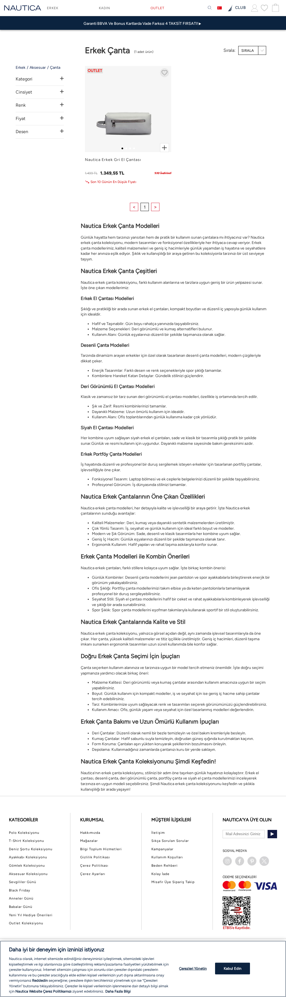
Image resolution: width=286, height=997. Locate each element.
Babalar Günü (20, 907)
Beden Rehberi (164, 866)
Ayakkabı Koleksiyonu (28, 857)
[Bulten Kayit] (272, 834)
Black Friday (19, 890)
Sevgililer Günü (22, 882)
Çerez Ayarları (92, 874)
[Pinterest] (252, 861)
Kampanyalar (162, 849)
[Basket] (275, 8)
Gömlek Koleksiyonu (27, 866)
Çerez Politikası (94, 866)
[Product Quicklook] (164, 147)
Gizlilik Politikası (95, 857)
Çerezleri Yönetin (193, 968)
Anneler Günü (21, 898)
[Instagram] (227, 861)
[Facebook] (239, 861)
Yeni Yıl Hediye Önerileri (31, 915)
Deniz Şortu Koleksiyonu (31, 849)
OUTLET (158, 8)
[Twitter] (264, 861)
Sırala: (229, 50)
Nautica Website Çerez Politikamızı (43, 991)
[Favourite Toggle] (164, 72)
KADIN (104, 8)
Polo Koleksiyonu (24, 833)
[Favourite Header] (264, 8)
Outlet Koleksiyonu (26, 923)
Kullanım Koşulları (167, 857)
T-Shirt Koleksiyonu (26, 841)
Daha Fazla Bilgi (118, 991)
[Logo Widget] (22, 8)
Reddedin (40, 980)
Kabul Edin (232, 968)
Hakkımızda (90, 833)
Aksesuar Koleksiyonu (28, 874)
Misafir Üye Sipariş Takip (173, 882)
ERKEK (52, 8)
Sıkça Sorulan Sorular (170, 841)
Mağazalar (89, 841)
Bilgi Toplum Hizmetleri (101, 849)
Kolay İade (160, 874)
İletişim (158, 833)
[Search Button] (210, 8)
